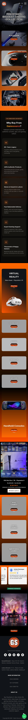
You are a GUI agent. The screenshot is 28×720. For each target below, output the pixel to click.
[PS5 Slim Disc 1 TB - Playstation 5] (14, 460)
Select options (15, 490)
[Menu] (25, 3)
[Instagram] (5, 654)
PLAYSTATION (14, 35)
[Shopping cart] (19, 3)
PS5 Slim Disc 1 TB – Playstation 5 (14, 480)
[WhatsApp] (22, 654)
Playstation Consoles (20, 487)
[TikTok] (18, 654)
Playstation (11, 487)
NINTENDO (14, 75)
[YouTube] (14, 654)
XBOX (14, 55)
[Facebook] (9, 654)
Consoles (4, 487)
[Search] (22, 3)
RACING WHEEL (14, 95)
